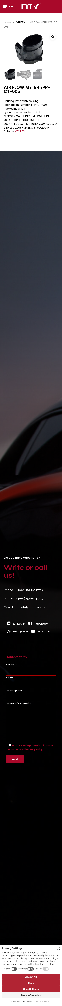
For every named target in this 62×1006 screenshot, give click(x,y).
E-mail (9, 677)
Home (7, 22)
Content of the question (18, 703)
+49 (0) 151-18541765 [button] (29, 598)
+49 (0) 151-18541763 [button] (29, 590)
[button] (10, 6)
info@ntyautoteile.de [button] (30, 607)
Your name (11, 664)
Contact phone (14, 690)
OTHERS (20, 22)
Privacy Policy (34, 749)
